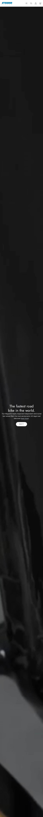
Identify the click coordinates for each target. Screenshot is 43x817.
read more (24, 418)
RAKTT (21, 424)
